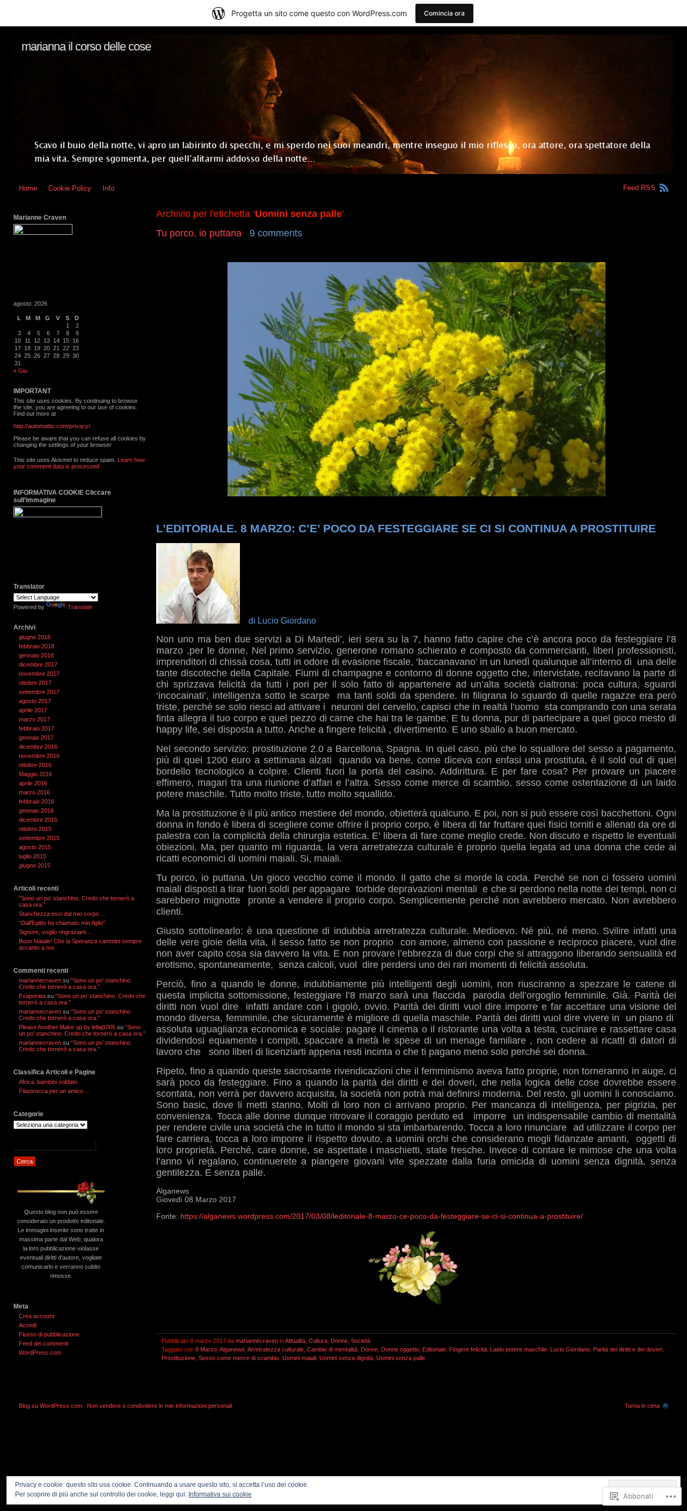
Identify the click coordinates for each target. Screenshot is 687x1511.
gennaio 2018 (36, 655)
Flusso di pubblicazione (49, 1334)
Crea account (36, 1316)
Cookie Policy (69, 188)
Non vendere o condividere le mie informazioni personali (159, 1405)
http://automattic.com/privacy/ (51, 426)
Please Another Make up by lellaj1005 (67, 1027)
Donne (339, 1341)
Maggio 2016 (35, 774)
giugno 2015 (34, 865)
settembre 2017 (39, 692)
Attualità (295, 1341)
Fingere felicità (468, 1349)
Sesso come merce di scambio (239, 1358)
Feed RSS (639, 188)
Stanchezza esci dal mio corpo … (62, 913)
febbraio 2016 (36, 801)
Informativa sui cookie (220, 1494)
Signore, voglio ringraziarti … (56, 932)
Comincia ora (444, 13)
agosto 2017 (35, 701)
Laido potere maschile (518, 1349)
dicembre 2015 (38, 819)
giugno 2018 (34, 637)
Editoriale (434, 1349)
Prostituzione (178, 1358)
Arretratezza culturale (275, 1349)
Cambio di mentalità (332, 1349)
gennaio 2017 (36, 737)
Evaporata (32, 996)
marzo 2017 (34, 719)
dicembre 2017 (38, 664)
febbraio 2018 (36, 646)
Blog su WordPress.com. (51, 1405)
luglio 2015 (32, 856)
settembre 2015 (39, 838)
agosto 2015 (35, 847)
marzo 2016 (34, 792)
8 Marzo (206, 1349)
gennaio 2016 (36, 810)
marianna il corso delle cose (86, 46)
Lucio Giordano (570, 1349)
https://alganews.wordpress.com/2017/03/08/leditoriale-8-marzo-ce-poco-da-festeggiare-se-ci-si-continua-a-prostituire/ (381, 1216)
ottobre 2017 (35, 682)
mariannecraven (257, 1341)
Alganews (232, 1349)
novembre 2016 (39, 756)
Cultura (318, 1341)
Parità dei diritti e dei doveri (627, 1349)
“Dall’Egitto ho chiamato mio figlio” (62, 923)
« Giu (20, 370)
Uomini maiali (299, 1358)
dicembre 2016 (38, 746)
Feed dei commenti (43, 1343)
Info (108, 188)
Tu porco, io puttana (199, 233)
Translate (80, 607)
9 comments (276, 233)
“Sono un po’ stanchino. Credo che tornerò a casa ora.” (75, 983)
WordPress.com (40, 1352)
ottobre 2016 (35, 765)
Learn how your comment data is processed (79, 463)
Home (28, 188)
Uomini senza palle (400, 1358)
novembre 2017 (39, 673)
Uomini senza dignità (346, 1358)
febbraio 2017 (36, 728)
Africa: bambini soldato (48, 1082)
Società (360, 1341)
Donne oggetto (400, 1349)
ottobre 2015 (35, 829)
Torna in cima (642, 1405)
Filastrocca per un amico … (55, 1091)
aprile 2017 (33, 710)
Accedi (27, 1325)
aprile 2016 (33, 783)
